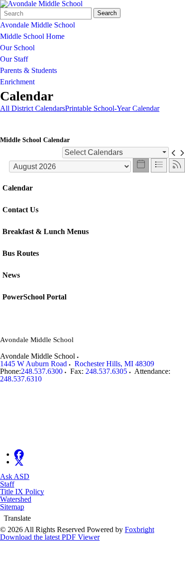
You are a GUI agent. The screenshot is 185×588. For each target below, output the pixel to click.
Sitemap (12, 507)
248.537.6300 (42, 371)
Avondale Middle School (37, 25)
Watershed (15, 499)
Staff (7, 484)
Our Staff (14, 59)
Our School (17, 48)
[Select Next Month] (182, 152)
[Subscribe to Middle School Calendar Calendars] (177, 165)
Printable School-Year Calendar (112, 108)
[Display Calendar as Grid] (141, 165)
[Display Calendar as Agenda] (159, 165)
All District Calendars (32, 108)
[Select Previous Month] (174, 152)
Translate (17, 518)
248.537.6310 (21, 379)
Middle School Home (32, 36)
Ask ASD (14, 476)
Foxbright (139, 529)
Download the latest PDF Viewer (50, 537)
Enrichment (17, 82)
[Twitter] (19, 462)
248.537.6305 (106, 371)
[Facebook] (19, 454)
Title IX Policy (22, 492)
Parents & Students (28, 70)
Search (107, 13)
